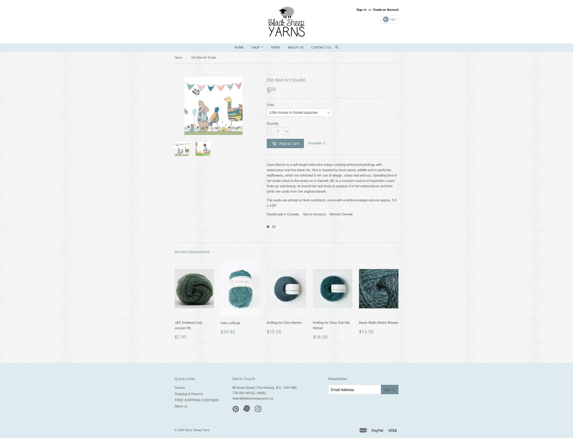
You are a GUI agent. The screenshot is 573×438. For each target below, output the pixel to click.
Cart (392, 19)
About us (296, 47)
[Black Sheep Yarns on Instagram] (273, 226)
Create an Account (385, 10)
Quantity (273, 123)
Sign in (362, 10)
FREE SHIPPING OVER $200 (197, 400)
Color (270, 104)
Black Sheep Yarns (197, 430)
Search (180, 387)
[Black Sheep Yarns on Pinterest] (268, 226)
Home (239, 47)
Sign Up (390, 389)
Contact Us (321, 47)
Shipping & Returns (189, 393)
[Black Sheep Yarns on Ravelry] (247, 411)
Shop (256, 47)
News (275, 47)
